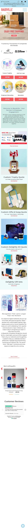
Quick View (14, 387)
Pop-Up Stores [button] (14, 146)
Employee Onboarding (7, 95)
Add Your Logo (21, 73)
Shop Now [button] (14, 285)
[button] (1, 51)
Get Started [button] (14, 180)
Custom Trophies (7, 73)
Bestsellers (21, 95)
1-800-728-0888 (6, 1)
